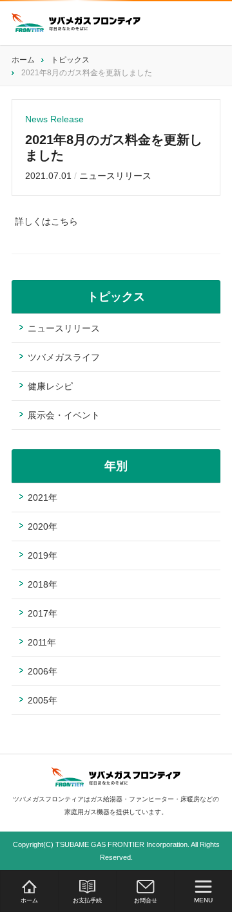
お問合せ (145, 900)
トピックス (70, 59)
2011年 (42, 642)
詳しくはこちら (46, 221)
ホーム (29, 900)
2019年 (42, 555)
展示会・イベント (64, 415)
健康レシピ (50, 386)
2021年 (42, 497)
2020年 (42, 526)
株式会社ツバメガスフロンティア (76, 22)
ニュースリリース (115, 176)
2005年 (42, 700)
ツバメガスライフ (64, 357)
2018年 (42, 584)
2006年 (42, 671)
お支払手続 (87, 900)
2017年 (42, 613)
